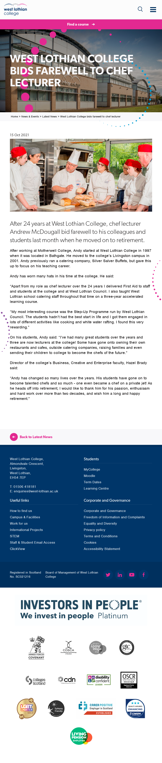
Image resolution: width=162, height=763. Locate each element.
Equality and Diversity (100, 523)
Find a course (78, 24)
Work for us (19, 523)
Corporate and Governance (105, 511)
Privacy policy (94, 530)
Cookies (90, 542)
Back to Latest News (36, 437)
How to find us (21, 511)
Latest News (49, 116)
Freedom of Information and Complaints (114, 517)
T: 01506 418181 (23, 486)
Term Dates (92, 482)
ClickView (17, 549)
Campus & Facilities (25, 517)
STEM (14, 536)
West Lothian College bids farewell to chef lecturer (90, 116)
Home (14, 116)
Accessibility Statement (102, 549)
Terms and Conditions (101, 536)
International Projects (26, 530)
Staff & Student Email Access (32, 542)
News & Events (30, 116)
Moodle (89, 476)
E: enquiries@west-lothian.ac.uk (34, 491)
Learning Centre (96, 488)
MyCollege (92, 469)
